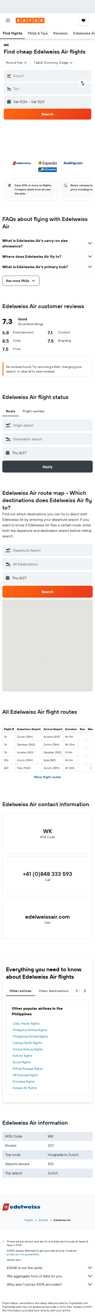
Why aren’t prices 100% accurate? (34, 1284)
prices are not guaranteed (23, 1254)
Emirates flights (23, 1081)
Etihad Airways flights (28, 1069)
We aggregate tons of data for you (34, 1276)
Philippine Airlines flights (30, 1030)
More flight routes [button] (47, 777)
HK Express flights (25, 1075)
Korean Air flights (25, 1088)
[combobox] (51, 425)
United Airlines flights (28, 1049)
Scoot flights (21, 1062)
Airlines (43, 1220)
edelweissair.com (47, 916)
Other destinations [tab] (53, 991)
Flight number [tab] (34, 411)
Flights (28, 1220)
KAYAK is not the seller (25, 1267)
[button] (8, 20)
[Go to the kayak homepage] (30, 20)
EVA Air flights (22, 1056)
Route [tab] (10, 411)
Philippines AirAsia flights (30, 1036)
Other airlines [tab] (20, 991)
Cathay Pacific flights (27, 1043)
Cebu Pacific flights (26, 1023)
